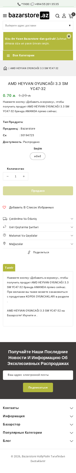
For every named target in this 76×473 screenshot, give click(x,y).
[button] (5, 16)
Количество (15, 168)
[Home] (6, 68)
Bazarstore (28, 128)
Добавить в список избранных (31, 207)
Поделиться (41, 252)
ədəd (37, 156)
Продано (38, 191)
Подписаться (38, 387)
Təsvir (9, 267)
